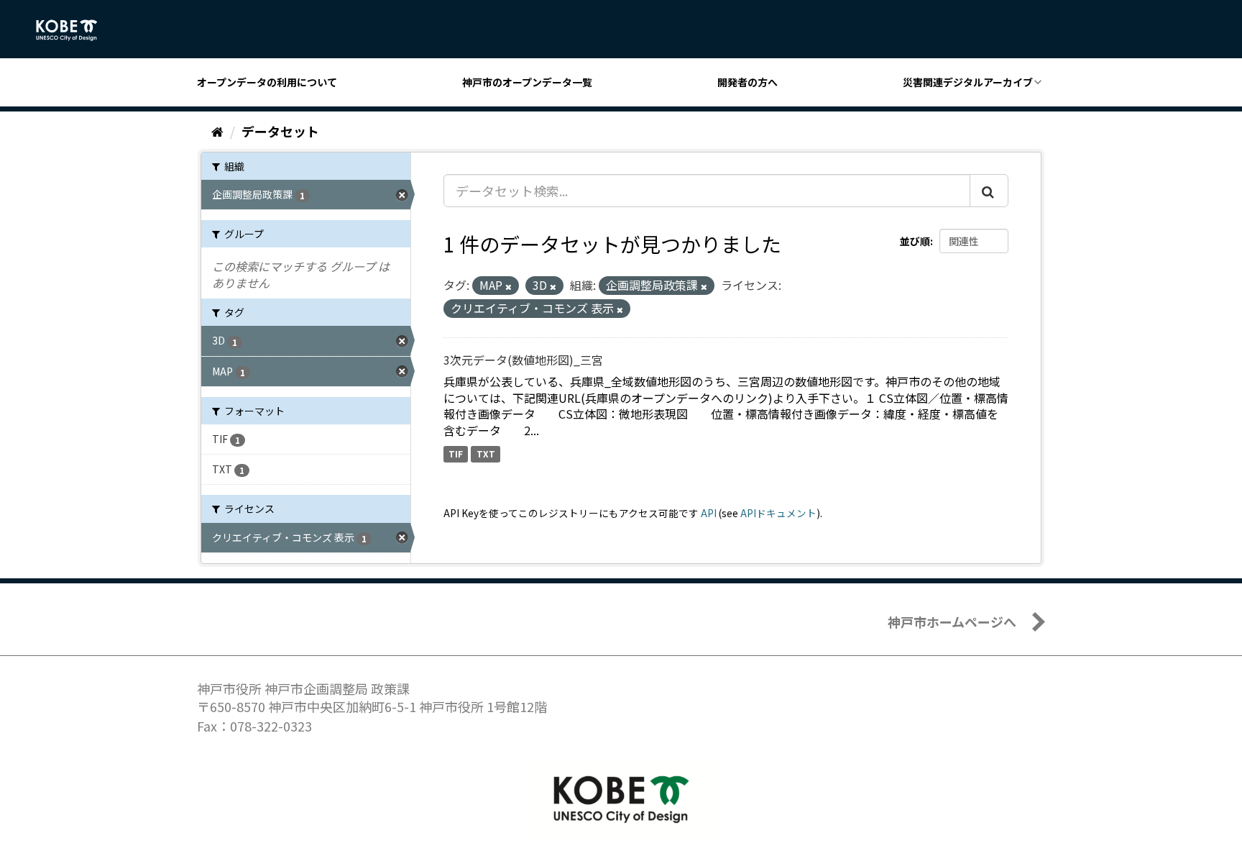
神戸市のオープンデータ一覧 (527, 82)
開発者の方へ (747, 82)
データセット (280, 131)
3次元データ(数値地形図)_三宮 (523, 359)
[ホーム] (217, 131)
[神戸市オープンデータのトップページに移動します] (74, 30)
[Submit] (989, 190)
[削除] (508, 286)
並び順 (915, 241)
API (709, 513)
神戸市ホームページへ (952, 621)
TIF (455, 453)
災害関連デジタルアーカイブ (968, 82)
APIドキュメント (778, 513)
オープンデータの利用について (267, 82)
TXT (486, 453)
